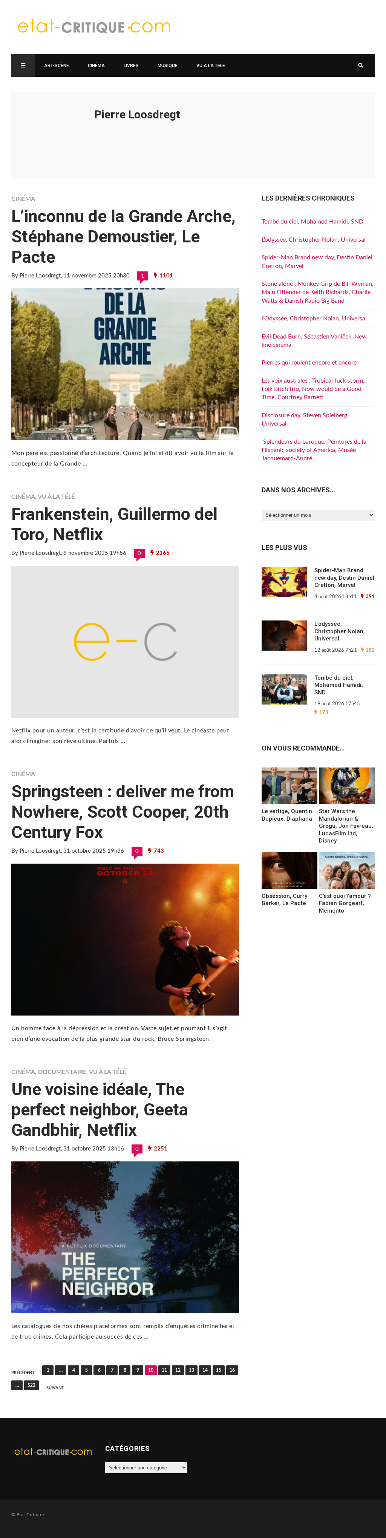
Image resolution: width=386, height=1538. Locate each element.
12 (178, 1370)
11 (164, 1370)
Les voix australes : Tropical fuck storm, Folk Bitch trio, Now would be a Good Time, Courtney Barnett (313, 389)
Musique (168, 65)
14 (205, 1370)
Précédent (23, 1373)
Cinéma (96, 65)
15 (218, 1370)
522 (31, 1385)
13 (191, 1370)
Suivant (55, 1388)
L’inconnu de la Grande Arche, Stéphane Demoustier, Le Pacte (123, 236)
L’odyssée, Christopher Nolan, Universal (314, 240)
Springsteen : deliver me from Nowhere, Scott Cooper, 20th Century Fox (122, 811)
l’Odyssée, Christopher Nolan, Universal (314, 319)
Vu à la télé (210, 65)
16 (232, 1370)
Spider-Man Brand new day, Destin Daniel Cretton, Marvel (344, 577)
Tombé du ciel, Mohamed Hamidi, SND (312, 222)
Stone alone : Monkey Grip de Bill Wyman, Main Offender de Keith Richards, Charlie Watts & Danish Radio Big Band (318, 292)
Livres (131, 65)
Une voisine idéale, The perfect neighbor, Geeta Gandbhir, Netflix (99, 1109)
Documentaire (62, 1072)
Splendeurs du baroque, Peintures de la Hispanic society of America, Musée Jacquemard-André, (314, 450)
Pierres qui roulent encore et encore (309, 363)
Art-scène (56, 65)
